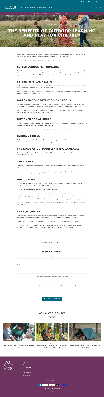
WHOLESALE (41, 7)
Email (54, 256)
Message (20, 264)
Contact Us (26, 364)
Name (19, 256)
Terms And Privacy (27, 367)
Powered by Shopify (52, 391)
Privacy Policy (58, 285)
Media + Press (26, 375)
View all (52, 317)
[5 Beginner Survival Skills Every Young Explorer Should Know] (85, 332)
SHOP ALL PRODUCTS (27, 7)
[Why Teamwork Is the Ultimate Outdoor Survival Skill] (19, 332)
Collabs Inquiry (27, 372)
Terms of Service (68, 285)
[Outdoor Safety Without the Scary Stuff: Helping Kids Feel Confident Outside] (52, 332)
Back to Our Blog (53, 298)
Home (48, 24)
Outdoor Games (44, 26)
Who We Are (26, 362)
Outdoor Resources (52, 26)
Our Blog (53, 24)
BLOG (50, 7)
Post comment (52, 280)
